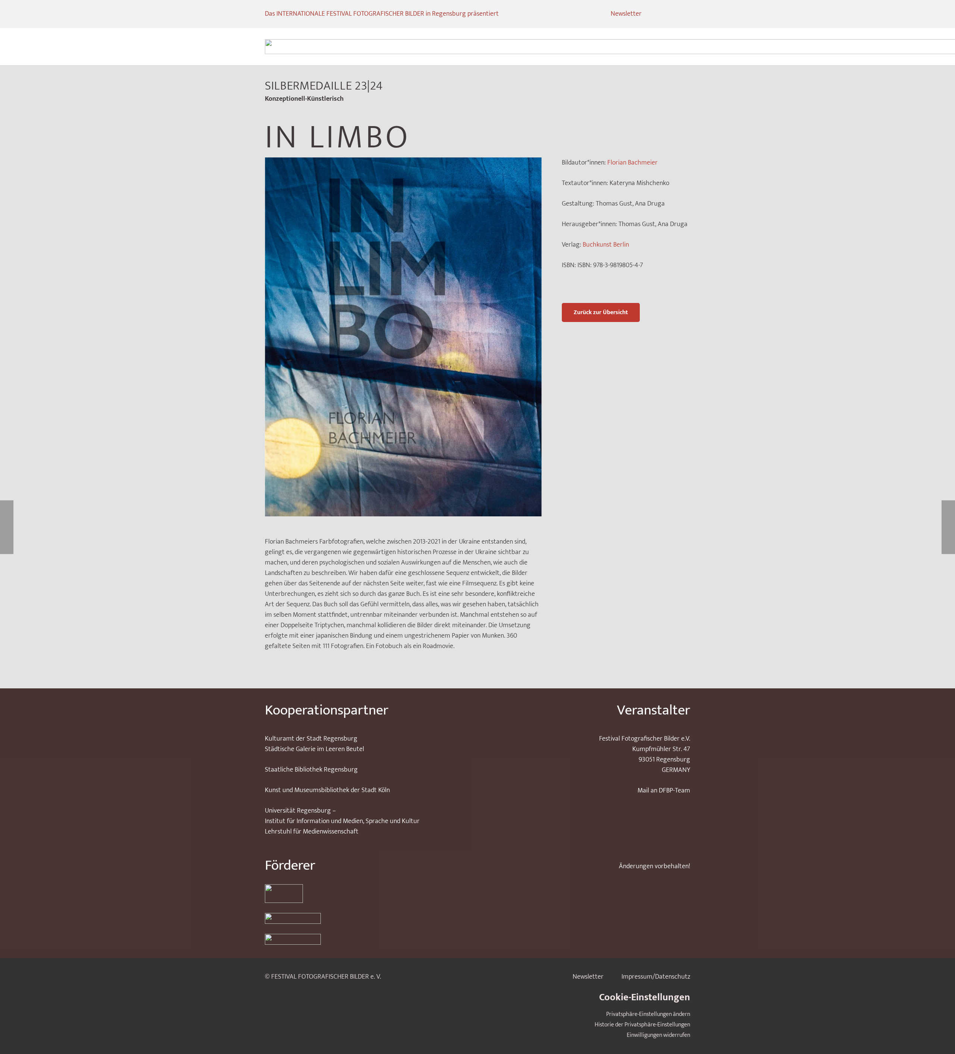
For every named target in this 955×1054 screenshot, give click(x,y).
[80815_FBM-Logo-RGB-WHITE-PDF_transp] (366, 939)
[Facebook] (670, 14)
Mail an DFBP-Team (664, 790)
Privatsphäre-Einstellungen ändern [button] (648, 1014)
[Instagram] (656, 14)
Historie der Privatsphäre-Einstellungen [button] (642, 1025)
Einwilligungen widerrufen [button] (658, 1035)
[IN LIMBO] (403, 162)
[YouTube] (683, 14)
